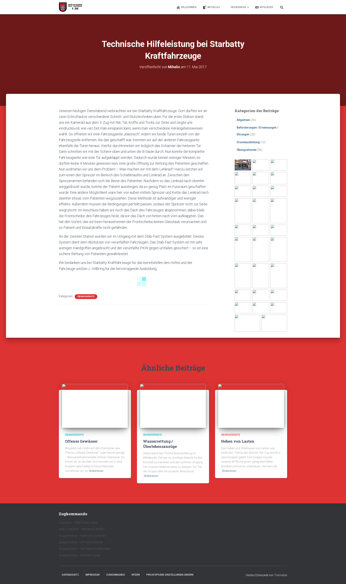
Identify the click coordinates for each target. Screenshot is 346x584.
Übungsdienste (86, 296)
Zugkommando (115, 574)
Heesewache (239, 7)
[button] (248, 7)
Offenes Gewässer (81, 441)
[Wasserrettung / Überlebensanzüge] (173, 405)
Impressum (92, 574)
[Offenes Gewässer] (95, 405)
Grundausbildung (248, 142)
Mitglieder (266, 7)
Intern (136, 574)
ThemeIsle (280, 575)
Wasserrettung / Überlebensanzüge (160, 444)
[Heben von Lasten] (251, 405)
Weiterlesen (96, 470)
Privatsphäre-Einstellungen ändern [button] (169, 574)
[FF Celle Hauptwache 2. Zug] (71, 7)
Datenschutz (70, 574)
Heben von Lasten (237, 441)
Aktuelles (213, 7)
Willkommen (188, 7)
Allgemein (243, 120)
